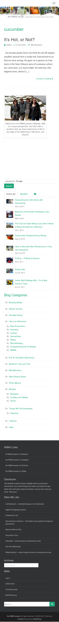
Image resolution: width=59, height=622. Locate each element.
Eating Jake (20, 269)
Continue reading (44, 79)
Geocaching (15, 336)
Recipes (12, 389)
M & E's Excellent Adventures (21, 357)
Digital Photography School (15, 509)
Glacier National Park (13, 529)
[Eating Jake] (10, 272)
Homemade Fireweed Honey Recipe (31, 235)
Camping (14, 329)
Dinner (13, 400)
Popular (10, 194)
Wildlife (13, 350)
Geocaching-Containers (14, 521)
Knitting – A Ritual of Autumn (27, 258)
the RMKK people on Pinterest (16, 465)
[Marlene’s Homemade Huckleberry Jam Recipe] (10, 214)
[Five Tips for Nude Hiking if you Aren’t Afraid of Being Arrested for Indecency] (10, 226)
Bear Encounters (17, 326)
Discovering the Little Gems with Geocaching (29, 201)
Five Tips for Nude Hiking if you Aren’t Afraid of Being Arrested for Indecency (34, 225)
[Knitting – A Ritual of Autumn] (10, 261)
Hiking (13, 339)
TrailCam (13, 420)
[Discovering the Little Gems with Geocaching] (10, 202)
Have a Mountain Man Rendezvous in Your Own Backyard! (33, 248)
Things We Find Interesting (20, 408)
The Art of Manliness (13, 546)
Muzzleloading (16, 343)
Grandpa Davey (16, 315)
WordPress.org (11, 595)
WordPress (37, 619)
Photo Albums (15, 382)
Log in (7, 578)
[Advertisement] (24, 158)
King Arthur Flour (11, 535)
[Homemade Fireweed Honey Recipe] (10, 238)
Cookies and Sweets (19, 397)
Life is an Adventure (17, 321)
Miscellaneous (36, 44)
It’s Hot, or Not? (19, 39)
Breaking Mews (15, 302)
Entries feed (9, 583)
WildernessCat (10, 552)
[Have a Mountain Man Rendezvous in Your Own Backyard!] (10, 249)
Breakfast (14, 393)
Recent (24, 194)
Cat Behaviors (10, 504)
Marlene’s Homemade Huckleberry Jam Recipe (32, 213)
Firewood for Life (11, 515)
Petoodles (9, 541)
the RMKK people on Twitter (15, 471)
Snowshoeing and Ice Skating (23, 346)
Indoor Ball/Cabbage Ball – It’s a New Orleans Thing (31, 282)
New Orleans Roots (17, 376)
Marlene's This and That (19, 364)
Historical (14, 413)
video (11, 427)
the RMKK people (13, 616)
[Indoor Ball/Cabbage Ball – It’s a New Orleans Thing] (10, 283)
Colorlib (20, 619)
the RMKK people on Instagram (17, 459)
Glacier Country (16, 308)
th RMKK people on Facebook (16, 454)
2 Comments (21, 44)
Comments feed (11, 589)
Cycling (13, 333)
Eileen (9, 44)
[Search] (52, 604)
